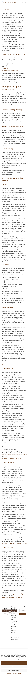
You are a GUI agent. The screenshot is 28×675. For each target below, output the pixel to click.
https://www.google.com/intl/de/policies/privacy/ (14, 543)
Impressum (19, 673)
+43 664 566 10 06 (13, 626)
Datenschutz (15, 673)
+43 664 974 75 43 (14, 632)
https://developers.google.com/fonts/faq (12, 594)
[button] (26, 650)
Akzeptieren (14, 663)
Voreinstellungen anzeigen (14, 670)
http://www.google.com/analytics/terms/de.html (14, 454)
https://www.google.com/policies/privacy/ (12, 597)
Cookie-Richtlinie (9, 673)
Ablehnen (14, 666)
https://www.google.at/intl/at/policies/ (12, 458)
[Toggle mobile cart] (22, 2)
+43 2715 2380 (5, 68)
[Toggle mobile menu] (25, 2)
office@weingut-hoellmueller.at (10, 70)
